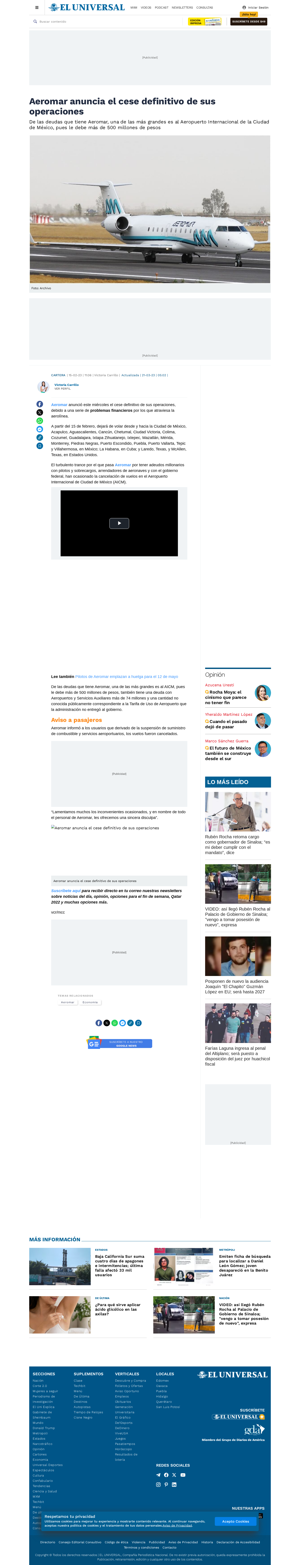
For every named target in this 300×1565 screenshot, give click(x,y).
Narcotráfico (42, 1444)
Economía (40, 1459)
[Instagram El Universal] (158, 1484)
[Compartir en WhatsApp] (39, 420)
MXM (133, 7)
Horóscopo (123, 1449)
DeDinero (122, 1428)
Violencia (138, 1542)
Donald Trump (44, 1428)
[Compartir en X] (39, 412)
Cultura (38, 1475)
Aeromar (67, 1002)
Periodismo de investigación (44, 1399)
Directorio (47, 1542)
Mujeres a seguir (45, 1391)
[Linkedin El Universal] (174, 1484)
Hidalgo (162, 1396)
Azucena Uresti (219, 685)
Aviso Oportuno (127, 1391)
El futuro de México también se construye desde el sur (228, 753)
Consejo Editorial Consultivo (80, 1542)
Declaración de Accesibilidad (238, 1542)
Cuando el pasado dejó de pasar (226, 724)
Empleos (122, 1396)
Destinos (80, 1401)
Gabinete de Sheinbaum (42, 1414)
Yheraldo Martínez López (229, 714)
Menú (37, 1507)
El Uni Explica (44, 1407)
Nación (38, 1380)
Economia (90, 1002)
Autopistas (82, 1407)
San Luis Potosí (168, 1407)
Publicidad (157, 1542)
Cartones (40, 1454)
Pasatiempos (125, 1444)
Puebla (161, 1391)
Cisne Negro (83, 1417)
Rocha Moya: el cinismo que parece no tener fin (226, 697)
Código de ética (116, 1542)
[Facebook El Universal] (166, 1476)
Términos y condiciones (141, 1547)
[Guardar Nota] (39, 446)
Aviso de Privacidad (183, 1542)
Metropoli (40, 1433)
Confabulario (43, 1480)
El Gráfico (123, 1417)
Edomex (162, 1380)
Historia (207, 1542)
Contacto (169, 1547)
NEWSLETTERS (182, 7)
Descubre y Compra (130, 1380)
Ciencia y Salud (45, 1491)
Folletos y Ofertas (129, 1386)
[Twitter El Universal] (174, 1476)
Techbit (38, 1502)
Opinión (215, 674)
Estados (39, 1438)
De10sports (124, 1422)
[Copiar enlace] (39, 437)
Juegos (120, 1438)
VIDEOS (146, 7)
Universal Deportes (48, 1465)
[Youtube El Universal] (183, 1476)
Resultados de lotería (126, 1457)
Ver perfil (62, 388)
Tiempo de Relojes (88, 1412)
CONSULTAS (204, 7)
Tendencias (41, 1486)
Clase (78, 1380)
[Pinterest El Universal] (166, 1484)
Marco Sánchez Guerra (226, 741)
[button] (248, 21)
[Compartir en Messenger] (39, 429)
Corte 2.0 (40, 1386)
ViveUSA (121, 1433)
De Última (81, 1396)
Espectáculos (43, 1470)
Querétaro (164, 1401)
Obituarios (123, 1401)
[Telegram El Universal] (158, 1476)
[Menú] (37, 7)
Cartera (58, 375)
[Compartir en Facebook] (39, 404)
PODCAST (161, 7)
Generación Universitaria (125, 1409)
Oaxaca (162, 1386)
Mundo (38, 1422)
